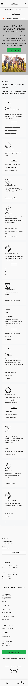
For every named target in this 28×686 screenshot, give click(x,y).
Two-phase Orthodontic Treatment (14, 451)
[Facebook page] (12, 671)
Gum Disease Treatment (11, 228)
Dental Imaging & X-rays (11, 133)
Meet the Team (7, 609)
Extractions (8, 336)
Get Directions (14, 552)
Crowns (7, 271)
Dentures (7, 274)
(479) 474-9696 (16, 14)
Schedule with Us (14, 50)
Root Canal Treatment (10, 372)
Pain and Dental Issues (10, 417)
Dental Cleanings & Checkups (12, 127)
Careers (5, 632)
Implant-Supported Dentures (12, 300)
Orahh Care (6, 636)
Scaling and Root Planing (11, 236)
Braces (6, 448)
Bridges (7, 268)
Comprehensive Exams (11, 130)
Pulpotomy (8, 378)
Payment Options (8, 616)
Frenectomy (8, 339)
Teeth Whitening (9, 513)
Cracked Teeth (8, 375)
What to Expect (7, 612)
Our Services (6, 605)
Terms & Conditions (9, 629)
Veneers (7, 516)
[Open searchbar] (25, 4)
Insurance (6, 620)
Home (4, 602)
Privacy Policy (7, 625)
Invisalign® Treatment (10, 454)
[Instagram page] (16, 671)
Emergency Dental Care (11, 414)
